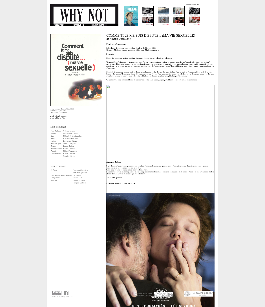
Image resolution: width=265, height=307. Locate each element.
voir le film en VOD (58, 118)
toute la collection (193, 4)
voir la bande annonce (59, 116)
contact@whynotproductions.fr (63, 296)
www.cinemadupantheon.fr (143, 296)
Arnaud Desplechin (120, 38)
